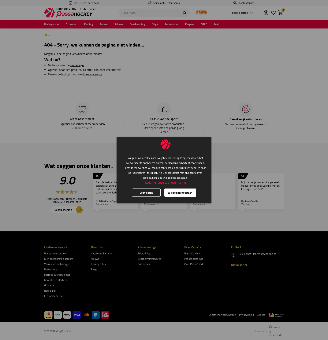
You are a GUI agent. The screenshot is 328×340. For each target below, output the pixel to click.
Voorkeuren (146, 193)
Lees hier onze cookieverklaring (165, 182)
